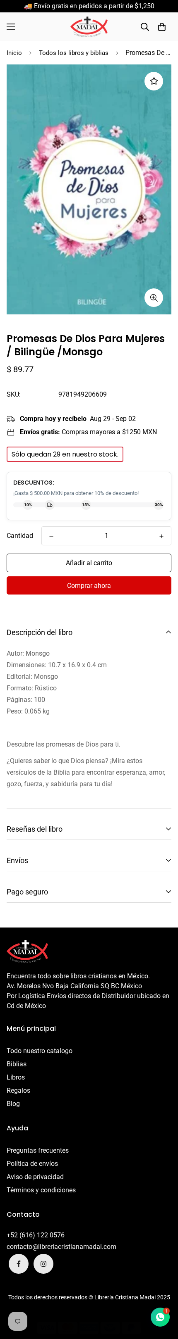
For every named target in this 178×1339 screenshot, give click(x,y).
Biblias (16, 1064)
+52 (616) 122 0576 (36, 1235)
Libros (16, 1077)
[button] (161, 26)
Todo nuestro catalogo (39, 1051)
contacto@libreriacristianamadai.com (61, 1247)
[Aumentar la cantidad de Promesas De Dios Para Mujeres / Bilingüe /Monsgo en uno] (161, 536)
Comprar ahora (89, 586)
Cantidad (20, 536)
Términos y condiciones (41, 1190)
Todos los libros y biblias (73, 53)
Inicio (14, 53)
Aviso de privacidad (35, 1177)
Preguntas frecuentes (38, 1150)
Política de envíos (32, 1164)
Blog (13, 1104)
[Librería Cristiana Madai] (89, 26)
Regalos (18, 1090)
